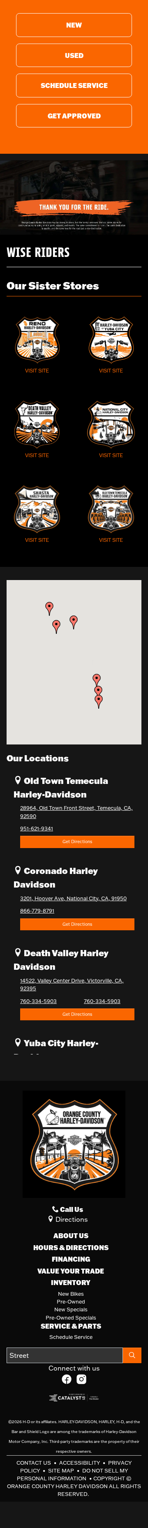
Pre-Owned (71, 1301)
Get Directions (77, 841)
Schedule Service (70, 1337)
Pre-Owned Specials (71, 1317)
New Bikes (71, 1293)
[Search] (132, 1355)
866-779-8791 (37, 910)
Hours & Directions (71, 1247)
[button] (98, 701)
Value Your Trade (70, 1271)
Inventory (70, 1282)
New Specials (71, 1309)
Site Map (61, 1470)
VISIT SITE (37, 371)
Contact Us (34, 1462)
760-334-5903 (38, 1001)
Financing (71, 1259)
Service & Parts (71, 1326)
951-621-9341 (36, 828)
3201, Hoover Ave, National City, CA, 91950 (73, 898)
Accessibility (80, 1462)
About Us (70, 1235)
